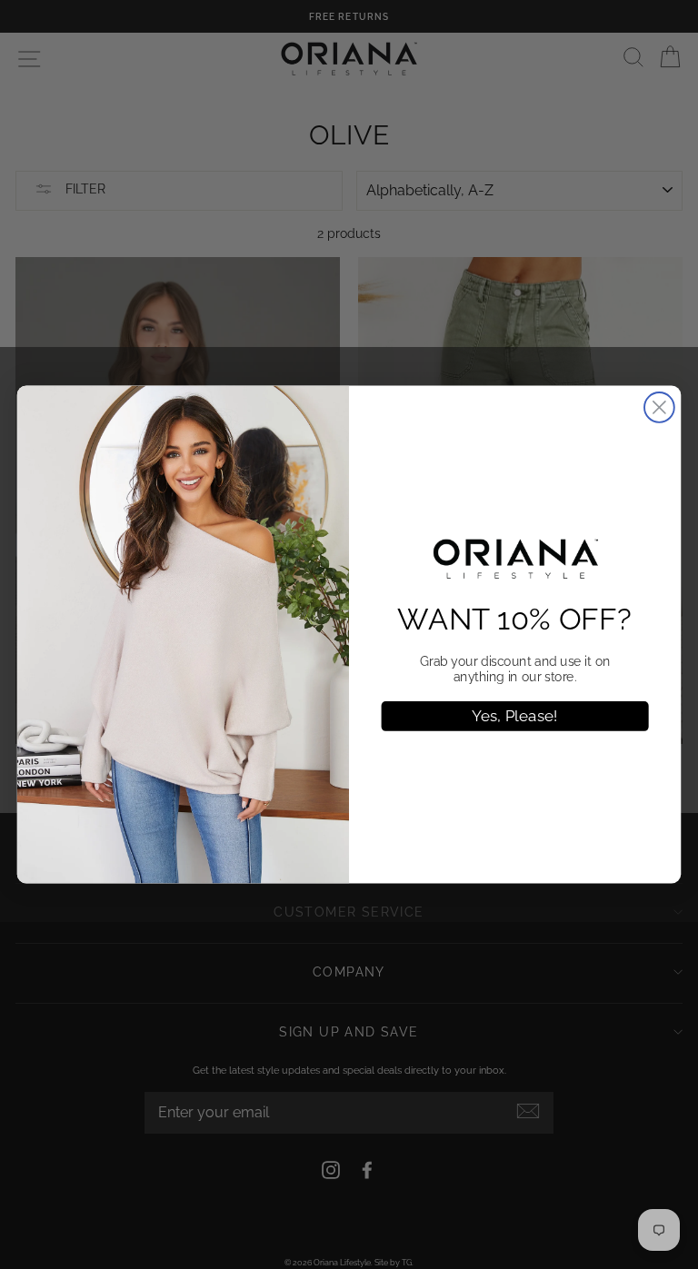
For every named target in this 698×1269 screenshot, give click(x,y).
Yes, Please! (515, 716)
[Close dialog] (659, 407)
